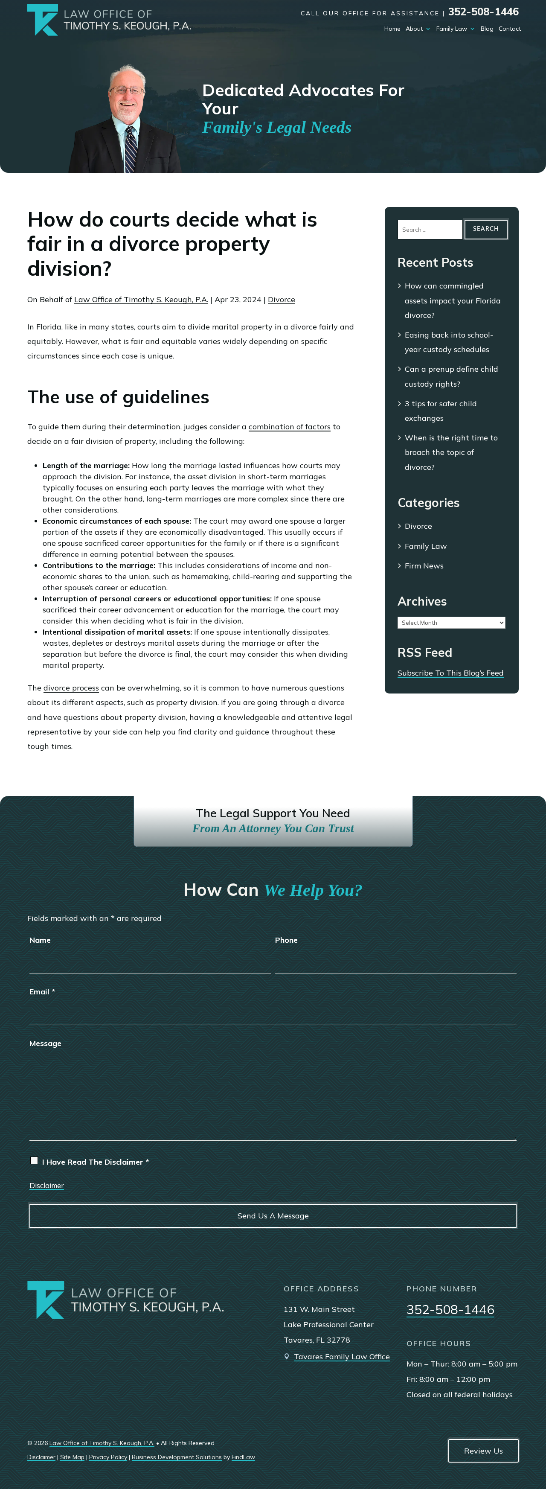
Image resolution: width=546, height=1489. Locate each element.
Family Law (451, 29)
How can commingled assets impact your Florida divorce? (453, 300)
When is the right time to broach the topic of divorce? (451, 452)
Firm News (424, 566)
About (414, 29)
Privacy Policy (108, 1457)
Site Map (72, 1457)
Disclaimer (46, 1185)
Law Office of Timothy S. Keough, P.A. (141, 299)
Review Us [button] (483, 1451)
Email (42, 992)
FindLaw (243, 1457)
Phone (286, 940)
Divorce (281, 299)
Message (45, 1043)
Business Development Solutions (177, 1457)
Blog (487, 29)
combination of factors (290, 426)
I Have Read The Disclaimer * (95, 1162)
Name (40, 940)
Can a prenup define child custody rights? (451, 376)
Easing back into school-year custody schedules (449, 342)
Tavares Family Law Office (342, 1356)
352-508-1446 (483, 11)
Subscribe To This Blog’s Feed (451, 673)
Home (392, 29)
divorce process (71, 688)
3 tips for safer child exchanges (441, 411)
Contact (510, 29)
